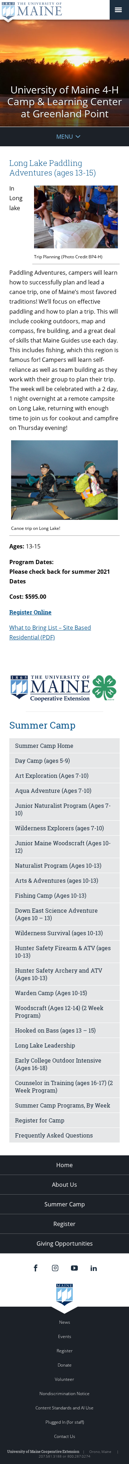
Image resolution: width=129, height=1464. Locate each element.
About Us (64, 1185)
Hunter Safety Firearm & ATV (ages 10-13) (63, 951)
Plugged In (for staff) (65, 1422)
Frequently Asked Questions (54, 1135)
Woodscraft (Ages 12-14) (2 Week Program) (59, 1011)
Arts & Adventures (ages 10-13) (56, 880)
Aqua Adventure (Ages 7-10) (53, 790)
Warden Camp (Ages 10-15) (51, 993)
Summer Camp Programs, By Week (62, 1105)
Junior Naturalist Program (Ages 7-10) (63, 809)
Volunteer (64, 1379)
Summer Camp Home (44, 745)
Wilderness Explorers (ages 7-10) (59, 828)
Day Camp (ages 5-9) (42, 760)
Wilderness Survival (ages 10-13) (59, 933)
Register (64, 1224)
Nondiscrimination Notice (64, 1393)
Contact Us (64, 1436)
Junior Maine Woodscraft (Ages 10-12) (63, 846)
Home (64, 1165)
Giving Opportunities (65, 1243)
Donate (65, 1365)
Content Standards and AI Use (64, 1408)
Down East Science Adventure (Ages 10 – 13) (56, 914)
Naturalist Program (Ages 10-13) (58, 865)
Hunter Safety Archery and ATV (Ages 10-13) (58, 974)
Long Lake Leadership (45, 1045)
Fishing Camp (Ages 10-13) (50, 895)
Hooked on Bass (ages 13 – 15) (55, 1030)
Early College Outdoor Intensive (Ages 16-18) (58, 1064)
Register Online (30, 612)
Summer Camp (64, 1204)
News (64, 1322)
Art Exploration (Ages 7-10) (52, 775)
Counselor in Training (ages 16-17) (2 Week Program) (64, 1086)
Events (64, 1336)
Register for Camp (39, 1120)
